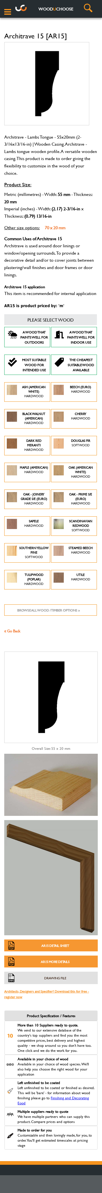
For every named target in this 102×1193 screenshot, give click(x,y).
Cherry (80, 416)
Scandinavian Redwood (80, 525)
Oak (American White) (81, 472)
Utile (80, 577)
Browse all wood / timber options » (48, 610)
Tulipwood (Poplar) (33, 579)
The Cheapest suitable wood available (81, 364)
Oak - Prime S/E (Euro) (80, 499)
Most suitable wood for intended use (34, 364)
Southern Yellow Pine (33, 552)
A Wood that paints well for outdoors (34, 337)
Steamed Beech (81, 550)
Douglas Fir (80, 442)
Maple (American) (34, 469)
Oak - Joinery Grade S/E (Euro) (34, 499)
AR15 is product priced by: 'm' (34, 305)
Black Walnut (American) (33, 418)
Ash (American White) (34, 391)
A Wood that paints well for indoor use (81, 337)
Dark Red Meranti (33, 445)
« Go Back (12, 631)
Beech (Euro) (80, 389)
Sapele (33, 523)
